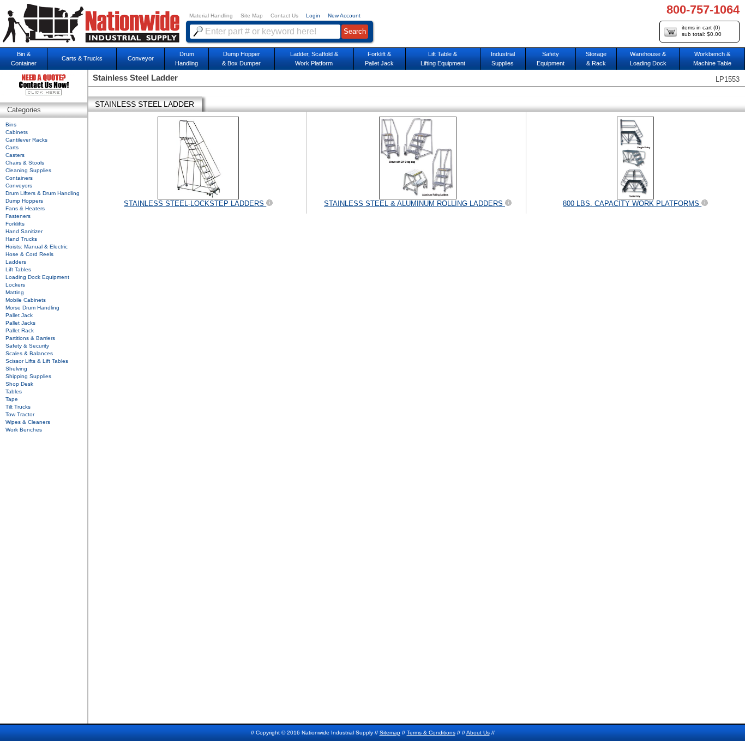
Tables (13, 391)
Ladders (15, 262)
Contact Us (284, 16)
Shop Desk (19, 384)
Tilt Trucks (18, 407)
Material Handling (211, 16)
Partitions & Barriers (30, 338)
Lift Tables (18, 269)
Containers (19, 178)
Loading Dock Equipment (37, 277)
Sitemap (390, 733)
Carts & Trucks (82, 58)
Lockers (15, 285)
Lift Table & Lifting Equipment (442, 58)
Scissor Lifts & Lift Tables (36, 361)
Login (313, 16)
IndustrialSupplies (503, 58)
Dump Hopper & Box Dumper (241, 58)
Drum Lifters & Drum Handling (42, 193)
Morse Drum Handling (32, 308)
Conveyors (18, 186)
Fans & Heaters (25, 208)
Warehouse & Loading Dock (648, 58)
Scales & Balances (29, 353)
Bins (10, 124)
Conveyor (141, 58)
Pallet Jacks (20, 323)
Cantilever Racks (26, 140)
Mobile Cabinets (25, 300)
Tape (11, 399)
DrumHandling (186, 58)
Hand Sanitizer (24, 231)
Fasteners (18, 216)
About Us (478, 733)
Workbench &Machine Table (712, 58)
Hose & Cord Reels (29, 254)
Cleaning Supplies (28, 170)
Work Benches (23, 430)
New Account (344, 16)
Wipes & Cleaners (27, 422)
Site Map (252, 16)
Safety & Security (27, 346)
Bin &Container (24, 58)
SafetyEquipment (550, 58)
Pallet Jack (19, 315)
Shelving (16, 369)
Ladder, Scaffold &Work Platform (314, 58)
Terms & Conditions (431, 733)
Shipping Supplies (28, 376)
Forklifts (15, 224)
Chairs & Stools (24, 163)
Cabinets (16, 132)
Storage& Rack (596, 58)
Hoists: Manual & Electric (36, 247)
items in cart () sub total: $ (702, 31)
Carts (12, 147)
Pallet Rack (19, 330)
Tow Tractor (19, 414)
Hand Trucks (21, 239)
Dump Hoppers (24, 201)
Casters (15, 155)
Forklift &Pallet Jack (379, 58)
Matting (14, 292)
